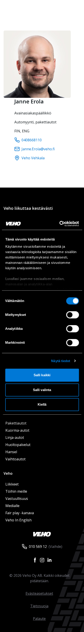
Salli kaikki (42, 375)
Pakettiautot (15, 423)
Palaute (39, 618)
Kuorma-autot (17, 430)
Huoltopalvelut (17, 444)
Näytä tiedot (60, 361)
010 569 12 (38, 546)
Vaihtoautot (15, 459)
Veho (8, 473)
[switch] (72, 314)
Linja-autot (14, 437)
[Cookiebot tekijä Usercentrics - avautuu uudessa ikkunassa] (60, 224)
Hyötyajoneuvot (18, 412)
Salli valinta (42, 390)
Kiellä (42, 404)
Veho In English (18, 520)
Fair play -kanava (19, 512)
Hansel (11, 451)
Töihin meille (16, 491)
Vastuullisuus (16, 498)
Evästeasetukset (39, 593)
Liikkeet (12, 484)
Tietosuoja (39, 606)
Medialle (12, 505)
